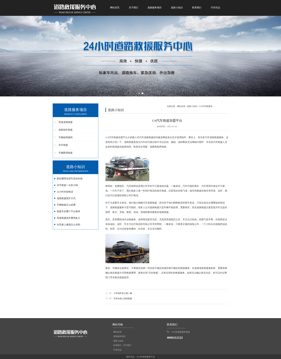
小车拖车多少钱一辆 (123, 293)
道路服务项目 (155, 7)
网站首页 (114, 7)
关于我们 (133, 7)
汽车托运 (215, 7)
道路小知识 (177, 7)
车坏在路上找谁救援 (123, 298)
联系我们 (196, 7)
